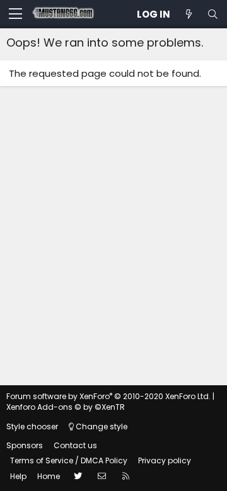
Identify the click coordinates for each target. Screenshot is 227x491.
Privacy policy (164, 460)
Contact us (75, 445)
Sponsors (24, 445)
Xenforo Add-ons (65, 407)
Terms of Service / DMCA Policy (68, 460)
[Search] (212, 14)
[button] (15, 14)
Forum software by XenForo (108, 396)
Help (18, 476)
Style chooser (32, 426)
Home (48, 476)
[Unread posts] (189, 14)
